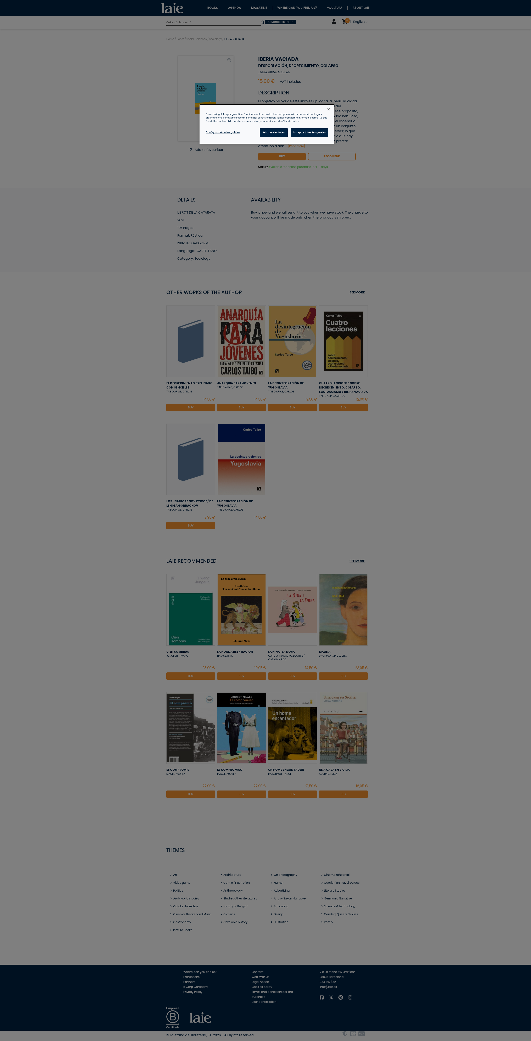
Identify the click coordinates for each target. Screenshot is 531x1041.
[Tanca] (328, 109)
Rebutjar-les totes (274, 132)
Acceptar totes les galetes (309, 132)
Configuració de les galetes (223, 132)
